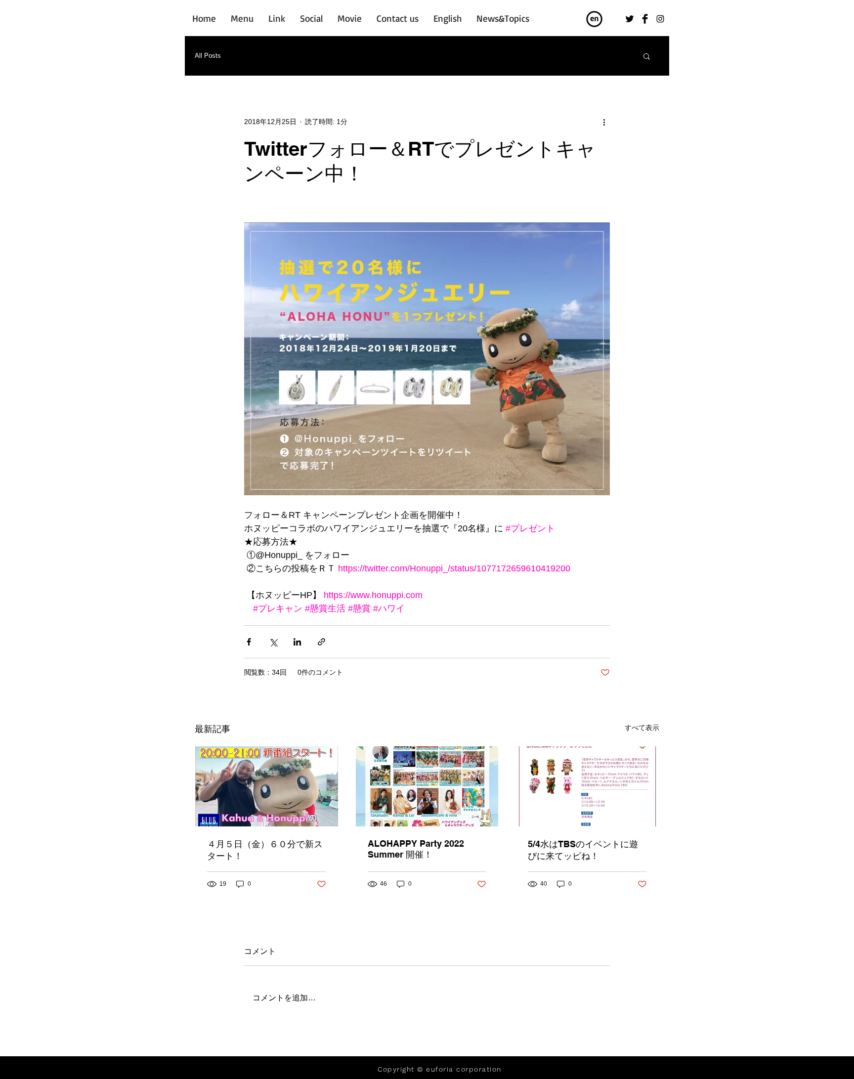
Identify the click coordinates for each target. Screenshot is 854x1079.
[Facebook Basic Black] (645, 19)
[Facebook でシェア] (249, 642)
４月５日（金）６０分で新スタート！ (265, 850)
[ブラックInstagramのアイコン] (660, 19)
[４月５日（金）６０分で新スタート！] (266, 786)
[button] (646, 56)
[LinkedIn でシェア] (297, 642)
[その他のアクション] (604, 122)
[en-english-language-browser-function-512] (594, 19)
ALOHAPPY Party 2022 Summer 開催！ (416, 849)
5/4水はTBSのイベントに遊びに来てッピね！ (583, 850)
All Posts (208, 55)
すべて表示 (642, 728)
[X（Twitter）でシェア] (273, 642)
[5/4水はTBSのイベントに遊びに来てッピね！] (587, 786)
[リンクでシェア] (321, 642)
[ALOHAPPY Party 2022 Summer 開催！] (427, 786)
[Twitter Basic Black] (630, 19)
